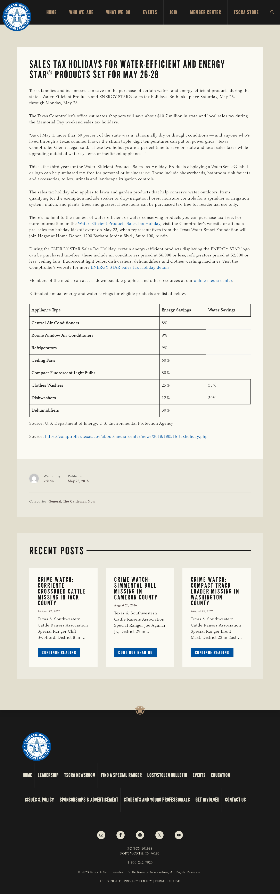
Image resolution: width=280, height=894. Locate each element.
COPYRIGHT (110, 881)
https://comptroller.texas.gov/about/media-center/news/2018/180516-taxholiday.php (126, 437)
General (55, 501)
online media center (213, 281)
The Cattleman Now (79, 501)
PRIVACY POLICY (138, 881)
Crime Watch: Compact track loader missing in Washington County (215, 591)
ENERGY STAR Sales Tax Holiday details (130, 268)
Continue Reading (61, 653)
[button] (272, 12)
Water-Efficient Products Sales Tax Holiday (119, 224)
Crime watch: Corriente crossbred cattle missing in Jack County (62, 591)
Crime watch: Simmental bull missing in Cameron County (136, 588)
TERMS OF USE (167, 881)
